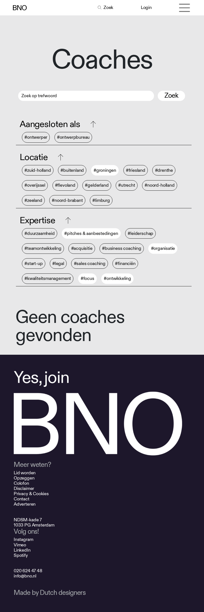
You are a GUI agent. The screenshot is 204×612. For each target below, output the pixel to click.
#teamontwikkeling (42, 248)
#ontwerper (35, 137)
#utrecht (126, 185)
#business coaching (121, 248)
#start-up (33, 263)
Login (146, 7)
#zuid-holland (37, 170)
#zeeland (33, 200)
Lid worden (25, 473)
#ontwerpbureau (73, 137)
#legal (58, 263)
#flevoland (65, 185)
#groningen (105, 170)
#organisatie (163, 248)
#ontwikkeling (117, 278)
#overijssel (34, 185)
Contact (21, 499)
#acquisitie (82, 248)
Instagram (23, 539)
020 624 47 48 (28, 571)
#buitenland (72, 170)
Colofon (21, 483)
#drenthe (164, 170)
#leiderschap (140, 233)
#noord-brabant (67, 200)
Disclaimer (24, 488)
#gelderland (96, 185)
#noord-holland (159, 185)
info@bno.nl (25, 576)
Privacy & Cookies (31, 494)
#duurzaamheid (39, 233)
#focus (87, 278)
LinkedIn (22, 550)
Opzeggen (24, 478)
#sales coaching (89, 263)
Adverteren (25, 504)
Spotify (21, 555)
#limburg (101, 200)
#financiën (125, 263)
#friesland (135, 170)
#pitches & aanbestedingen (91, 233)
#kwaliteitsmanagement (47, 278)
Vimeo (20, 545)
